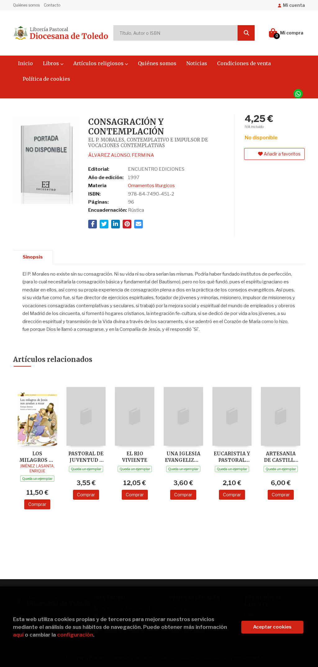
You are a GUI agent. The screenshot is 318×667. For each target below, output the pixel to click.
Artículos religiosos (99, 63)
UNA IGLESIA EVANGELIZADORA (183, 457)
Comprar (37, 504)
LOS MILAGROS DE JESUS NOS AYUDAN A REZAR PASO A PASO (37, 457)
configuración (75, 635)
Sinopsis (33, 257)
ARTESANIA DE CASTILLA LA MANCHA (281, 457)
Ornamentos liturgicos (151, 185)
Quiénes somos (26, 5)
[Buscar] (246, 33)
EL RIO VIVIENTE (134, 457)
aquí (18, 635)
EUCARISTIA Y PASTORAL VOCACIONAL (232, 457)
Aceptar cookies (272, 627)
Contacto (52, 5)
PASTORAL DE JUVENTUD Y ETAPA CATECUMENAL (86, 457)
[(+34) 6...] (298, 93)
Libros (51, 63)
